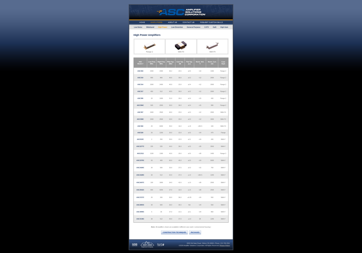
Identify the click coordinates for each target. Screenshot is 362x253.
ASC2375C (140, 160)
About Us (172, 22)
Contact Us (188, 22)
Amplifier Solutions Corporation (194, 245)
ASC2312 (140, 153)
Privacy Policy (225, 245)
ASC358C (140, 119)
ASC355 (140, 98)
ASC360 (140, 126)
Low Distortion (177, 27)
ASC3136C (140, 219)
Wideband (150, 27)
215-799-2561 (225, 243)
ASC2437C (140, 182)
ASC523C (140, 139)
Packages (195, 232)
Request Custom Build (211, 22)
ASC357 (140, 112)
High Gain (224, 27)
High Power (162, 27)
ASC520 (140, 132)
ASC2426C (140, 167)
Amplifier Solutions (181, 12)
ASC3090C (140, 212)
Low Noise (138, 27)
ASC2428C (140, 175)
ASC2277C (140, 146)
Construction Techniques (174, 232)
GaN (214, 27)
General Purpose (193, 27)
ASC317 (140, 91)
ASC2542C (140, 190)
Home (142, 22)
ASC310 (140, 77)
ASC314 (140, 84)
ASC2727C (140, 197)
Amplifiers (156, 22)
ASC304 (140, 71)
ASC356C (140, 105)
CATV (206, 27)
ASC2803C (140, 205)
